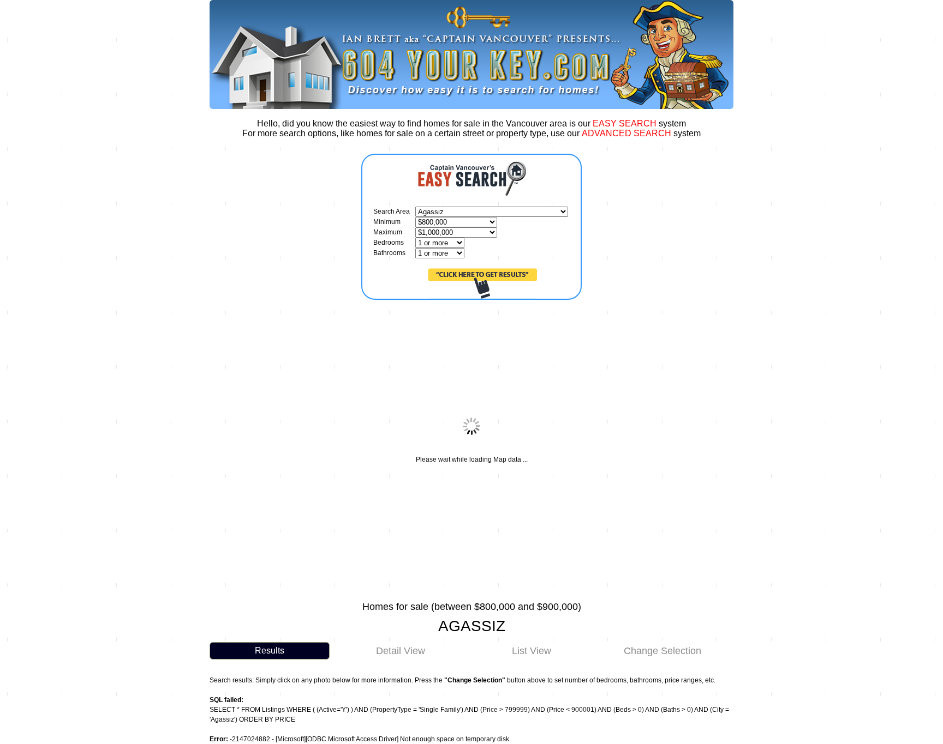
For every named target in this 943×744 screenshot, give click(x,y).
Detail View (400, 650)
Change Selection (662, 650)
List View (531, 650)
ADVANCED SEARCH (626, 133)
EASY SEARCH (624, 123)
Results (269, 650)
